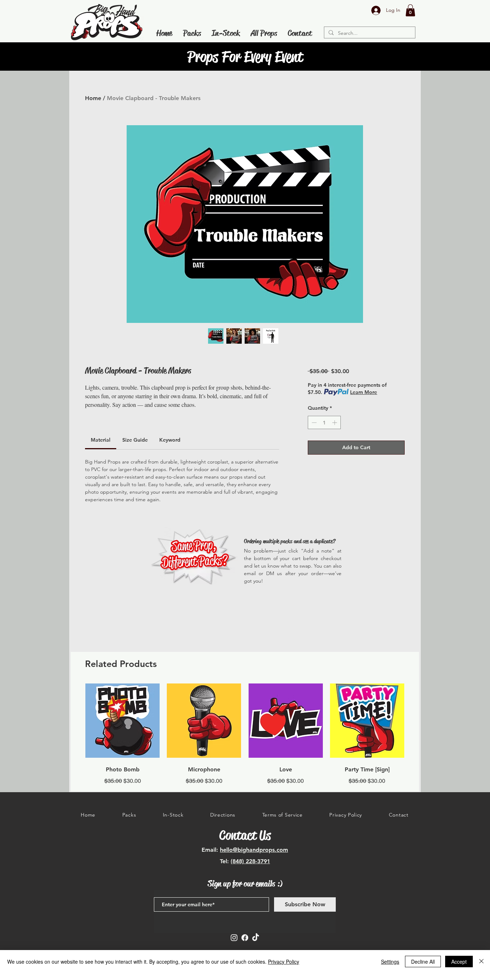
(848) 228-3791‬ (250, 861)
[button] (410, 10)
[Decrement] (313, 422)
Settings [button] (390, 961)
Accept (459, 961)
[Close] (481, 961)
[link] (100, 440)
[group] (245, 734)
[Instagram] (234, 937)
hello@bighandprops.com (254, 849)
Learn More (363, 392)
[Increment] (335, 422)
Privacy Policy (283, 961)
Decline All (423, 961)
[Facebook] (244, 937)
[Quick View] (122, 720)
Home (93, 98)
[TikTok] (255, 937)
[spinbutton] (324, 422)
